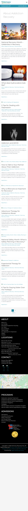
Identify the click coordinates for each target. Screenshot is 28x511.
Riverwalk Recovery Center (8, 345)
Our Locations (5, 328)
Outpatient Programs (7, 402)
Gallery (3, 333)
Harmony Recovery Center (14, 354)
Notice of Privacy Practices (8, 420)
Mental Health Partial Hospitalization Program (13, 407)
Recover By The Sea (6, 340)
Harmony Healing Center (8, 350)
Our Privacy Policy (6, 419)
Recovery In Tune (6, 342)
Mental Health (17, 109)
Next (14, 312)
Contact (3, 422)
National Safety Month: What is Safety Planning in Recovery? (14, 241)
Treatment (3, 110)
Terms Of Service (12, 448)
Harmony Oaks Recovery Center (10, 347)
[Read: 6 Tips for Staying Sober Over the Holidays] (12, 284)
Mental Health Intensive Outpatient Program (13, 405)
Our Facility (4, 324)
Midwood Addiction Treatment (9, 353)
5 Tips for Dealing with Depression (10, 106)
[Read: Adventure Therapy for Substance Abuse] (11, 207)
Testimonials (4, 330)
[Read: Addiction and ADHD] (14, 132)
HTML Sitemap (22, 448)
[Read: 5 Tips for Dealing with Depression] (10, 102)
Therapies (4, 404)
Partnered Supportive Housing (9, 325)
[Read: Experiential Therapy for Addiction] (10, 260)
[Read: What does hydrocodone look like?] (14, 72)
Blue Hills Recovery (6, 351)
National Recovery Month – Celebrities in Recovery (12, 43)
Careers (3, 335)
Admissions (4, 414)
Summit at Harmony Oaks (14, 348)
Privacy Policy (14, 447)
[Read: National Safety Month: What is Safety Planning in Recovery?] (14, 235)
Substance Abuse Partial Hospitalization (12, 401)
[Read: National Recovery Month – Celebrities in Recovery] (14, 31)
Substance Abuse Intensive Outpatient (12, 399)
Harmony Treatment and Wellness (10, 343)
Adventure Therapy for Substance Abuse (10, 212)
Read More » (4, 61)
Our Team (4, 327)
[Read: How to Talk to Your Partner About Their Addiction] (14, 161)
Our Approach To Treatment (9, 331)
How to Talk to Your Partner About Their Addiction (12, 166)
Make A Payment (6, 417)
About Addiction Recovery (7, 46)
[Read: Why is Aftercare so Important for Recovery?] (12, 185)
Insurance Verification (7, 416)
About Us (3, 322)
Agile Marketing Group (17, 450)
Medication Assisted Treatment (9, 398)
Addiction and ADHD (9, 143)
